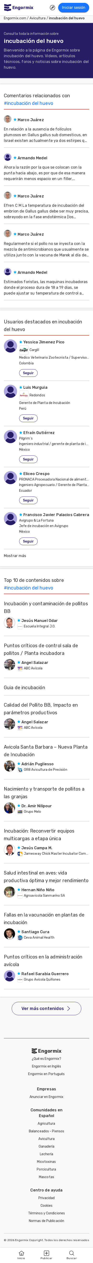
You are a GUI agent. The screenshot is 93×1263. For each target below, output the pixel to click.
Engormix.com (15, 18)
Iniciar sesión (73, 7)
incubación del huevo (67, 18)
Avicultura (38, 18)
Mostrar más (15, 556)
